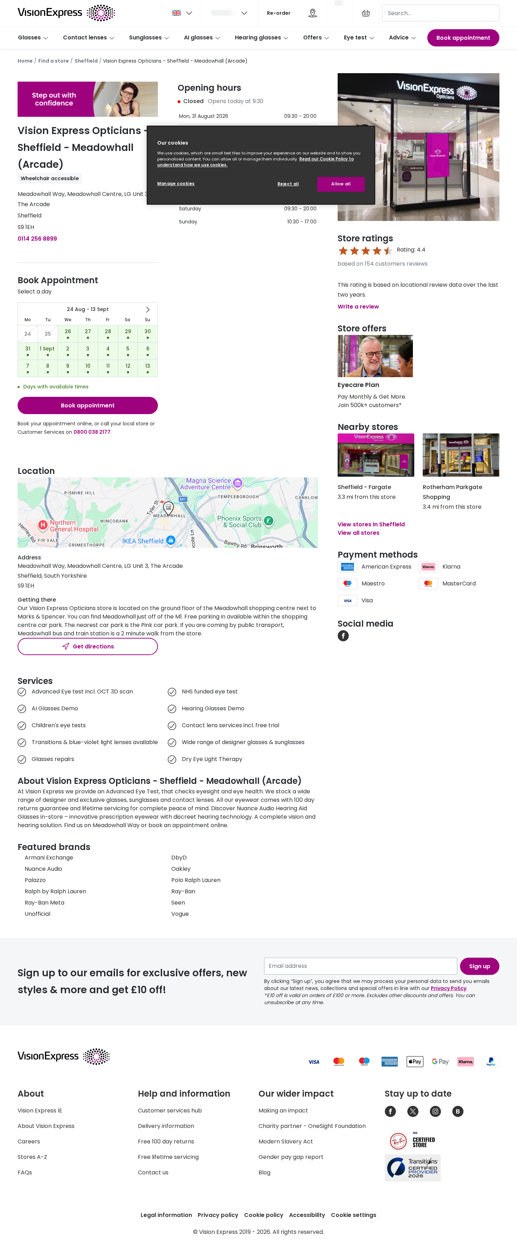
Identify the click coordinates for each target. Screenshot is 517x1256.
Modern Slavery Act (285, 1141)
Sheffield (86, 60)
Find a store (53, 60)
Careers (29, 1141)
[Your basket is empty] (365, 13)
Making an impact (283, 1110)
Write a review (358, 307)
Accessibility (307, 1215)
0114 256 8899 (37, 239)
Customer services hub (170, 1110)
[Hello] (230, 13)
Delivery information (166, 1126)
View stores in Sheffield (371, 524)
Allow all (340, 184)
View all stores (358, 533)
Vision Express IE (40, 1110)
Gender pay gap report (291, 1157)
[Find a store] (312, 13)
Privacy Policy (448, 988)
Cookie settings (353, 1215)
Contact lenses (85, 37)
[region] (261, 165)
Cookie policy (263, 1215)
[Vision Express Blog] (458, 1111)
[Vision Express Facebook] (390, 1111)
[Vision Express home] (70, 1056)
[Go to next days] (147, 309)
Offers (312, 37)
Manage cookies (176, 183)
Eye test (355, 37)
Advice (399, 37)
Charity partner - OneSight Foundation (312, 1126)
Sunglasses (145, 37)
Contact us (153, 1172)
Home (25, 60)
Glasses (29, 37)
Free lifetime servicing (168, 1157)
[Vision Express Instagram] (435, 1111)
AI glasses (198, 37)
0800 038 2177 (92, 432)
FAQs (25, 1172)
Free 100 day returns (166, 1141)
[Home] (66, 13)
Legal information (166, 1215)
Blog (264, 1172)
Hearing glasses (258, 37)
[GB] (183, 13)
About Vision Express (46, 1126)
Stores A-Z (32, 1157)
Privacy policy (218, 1215)
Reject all (288, 184)
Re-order (279, 13)
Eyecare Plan (358, 384)
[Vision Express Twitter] (413, 1111)
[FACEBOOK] (343, 635)
